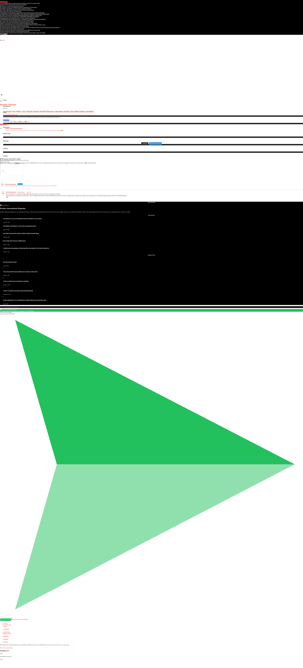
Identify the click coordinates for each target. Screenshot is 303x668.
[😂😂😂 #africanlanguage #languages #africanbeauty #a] (189, 140)
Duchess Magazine (7, 114)
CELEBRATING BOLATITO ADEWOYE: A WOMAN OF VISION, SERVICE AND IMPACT (23, 19)
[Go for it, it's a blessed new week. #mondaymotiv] (113, 140)
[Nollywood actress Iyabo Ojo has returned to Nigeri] (189, 136)
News (5, 626)
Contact (5, 156)
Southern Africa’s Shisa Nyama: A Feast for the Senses (13, 4)
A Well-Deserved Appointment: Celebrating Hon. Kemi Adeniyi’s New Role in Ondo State (22, 12)
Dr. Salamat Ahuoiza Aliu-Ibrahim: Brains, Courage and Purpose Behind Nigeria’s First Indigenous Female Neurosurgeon (30, 27)
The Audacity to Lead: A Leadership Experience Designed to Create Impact (18, 7)
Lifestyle (5, 148)
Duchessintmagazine (11, 192)
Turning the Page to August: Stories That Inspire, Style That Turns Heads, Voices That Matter (23, 32)
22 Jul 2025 (29, 192)
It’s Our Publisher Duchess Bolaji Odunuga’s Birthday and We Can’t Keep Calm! (20, 3)
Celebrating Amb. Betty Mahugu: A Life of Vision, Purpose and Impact (17, 18)
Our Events (6, 632)
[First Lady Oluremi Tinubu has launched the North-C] (37, 134)
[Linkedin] (2, 34)
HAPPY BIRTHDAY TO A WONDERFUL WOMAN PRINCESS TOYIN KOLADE (24, 300)
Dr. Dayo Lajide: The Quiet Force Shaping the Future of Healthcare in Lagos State (20, 30)
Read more (6, 120)
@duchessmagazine (21, 192)
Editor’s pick (7, 633)
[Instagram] (1, 34)
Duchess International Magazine (12, 307)
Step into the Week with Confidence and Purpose (12, 28)
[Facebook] (0, 34)
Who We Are (6, 106)
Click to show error (4, 161)
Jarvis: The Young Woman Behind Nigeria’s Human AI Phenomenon (17, 20)
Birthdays (6, 636)
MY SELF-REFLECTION (10, 262)
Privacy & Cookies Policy (6, 647)
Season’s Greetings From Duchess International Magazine (18, 290)
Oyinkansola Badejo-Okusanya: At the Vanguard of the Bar (14, 31)
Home (5, 100)
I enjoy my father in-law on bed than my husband (16, 281)
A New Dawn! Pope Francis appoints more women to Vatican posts (20, 271)
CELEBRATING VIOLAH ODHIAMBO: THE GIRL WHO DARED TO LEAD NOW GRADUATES (24, 14)
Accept (61, 644)
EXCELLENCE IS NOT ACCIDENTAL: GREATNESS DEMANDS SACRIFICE (19, 16)
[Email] (5, 34)
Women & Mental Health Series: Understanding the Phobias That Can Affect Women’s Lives (22, 24)
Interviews (6, 629)
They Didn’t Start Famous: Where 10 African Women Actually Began (17, 10)
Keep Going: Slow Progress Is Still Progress (10, 11)
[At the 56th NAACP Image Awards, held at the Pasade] (113, 135)
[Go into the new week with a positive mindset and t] (37, 140)
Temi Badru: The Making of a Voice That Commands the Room (15, 8)
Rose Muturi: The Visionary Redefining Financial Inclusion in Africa (17, 22)
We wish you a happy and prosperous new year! (12, 6)
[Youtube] (4, 34)
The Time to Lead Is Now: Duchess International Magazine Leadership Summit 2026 (21, 15)
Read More (66, 644)
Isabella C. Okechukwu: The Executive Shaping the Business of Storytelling (18, 23)
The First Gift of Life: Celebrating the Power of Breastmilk (14, 26)
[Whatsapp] (7, 34)
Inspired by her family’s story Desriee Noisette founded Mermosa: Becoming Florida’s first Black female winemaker (48, 111)
